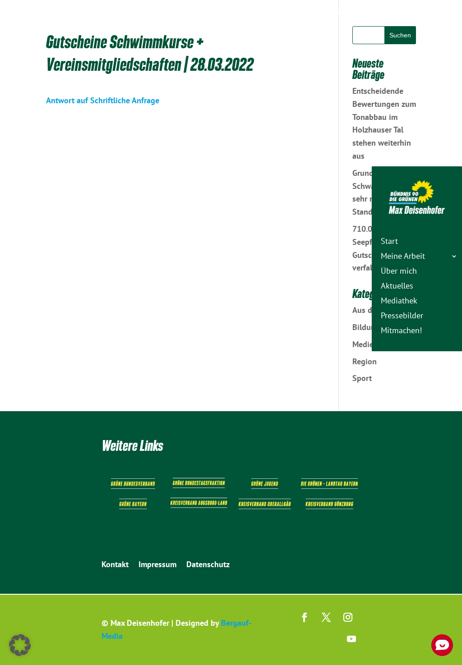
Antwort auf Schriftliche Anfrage (102, 100)
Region (364, 361)
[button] (20, 645)
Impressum (157, 565)
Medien (365, 344)
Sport (362, 378)
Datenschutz (208, 565)
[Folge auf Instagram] (348, 617)
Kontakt (115, 565)
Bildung (366, 327)
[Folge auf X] (326, 617)
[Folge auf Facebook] (305, 617)
